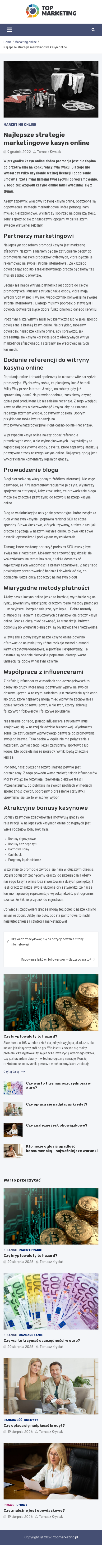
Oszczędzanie (31, 1335)
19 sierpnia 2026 (20, 1432)
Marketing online (20, 125)
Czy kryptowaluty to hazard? (30, 1036)
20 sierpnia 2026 (20, 1262)
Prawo (9, 1505)
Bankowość (13, 1420)
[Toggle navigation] (10, 30)
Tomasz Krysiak (49, 152)
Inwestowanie (30, 1250)
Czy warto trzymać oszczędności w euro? (42, 1340)
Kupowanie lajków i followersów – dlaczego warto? (56, 959)
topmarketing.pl (65, 1537)
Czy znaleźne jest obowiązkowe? (56, 1125)
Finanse (10, 1250)
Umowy (21, 1505)
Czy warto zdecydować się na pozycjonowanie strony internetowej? (47, 941)
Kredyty (31, 1420)
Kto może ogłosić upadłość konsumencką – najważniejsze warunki (62, 1148)
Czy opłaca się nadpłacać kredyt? (56, 1104)
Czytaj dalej (12, 1071)
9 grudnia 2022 (19, 152)
